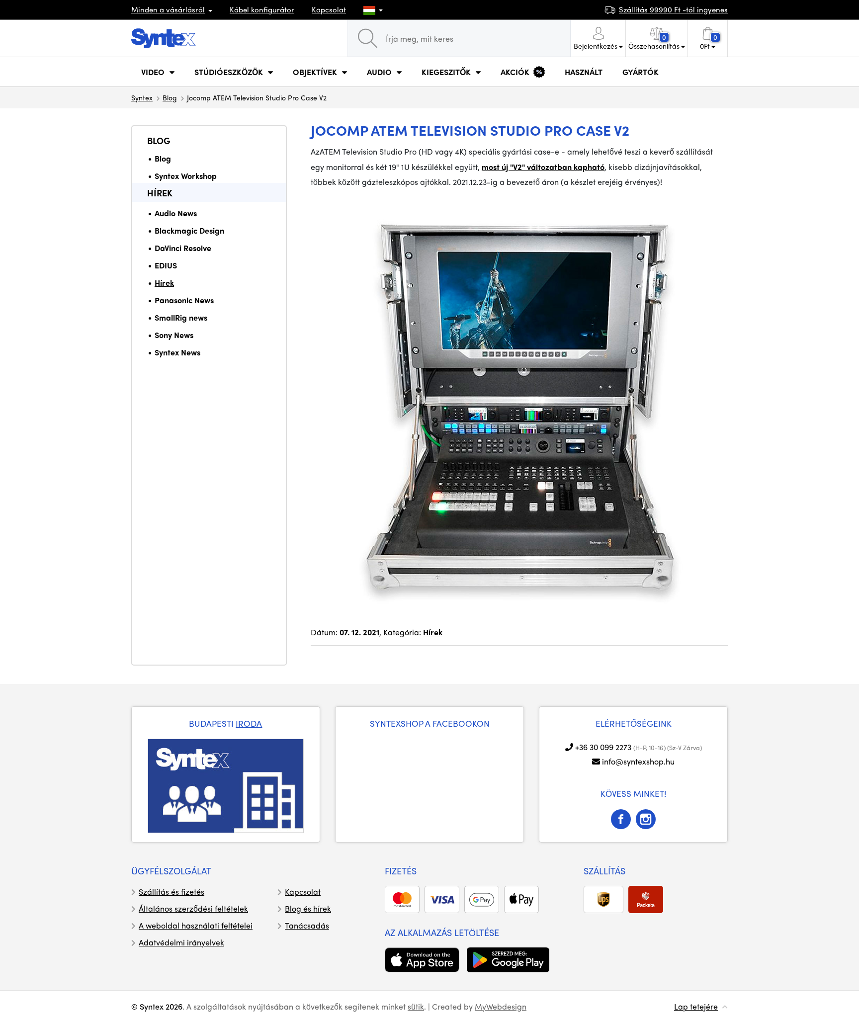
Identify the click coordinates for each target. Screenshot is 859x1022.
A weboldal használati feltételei (196, 925)
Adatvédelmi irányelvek (181, 942)
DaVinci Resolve (183, 248)
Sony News (174, 335)
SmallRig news (181, 317)
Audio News (176, 213)
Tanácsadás (307, 925)
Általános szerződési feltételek (193, 908)
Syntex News (177, 352)
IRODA (249, 723)
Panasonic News (184, 300)
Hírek (159, 192)
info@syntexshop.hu (638, 761)
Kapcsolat (329, 9)
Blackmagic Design (189, 230)
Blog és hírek (308, 908)
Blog (170, 97)
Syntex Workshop (186, 175)
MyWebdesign (500, 1006)
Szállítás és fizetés (171, 891)
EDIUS (166, 265)
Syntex (142, 97)
